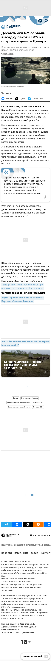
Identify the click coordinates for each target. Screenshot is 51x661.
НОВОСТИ (6, 553)
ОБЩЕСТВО (19, 545)
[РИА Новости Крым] (11, 27)
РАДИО (34, 553)
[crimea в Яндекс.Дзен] (28, 524)
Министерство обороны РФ (18, 402)
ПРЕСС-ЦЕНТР (21, 553)
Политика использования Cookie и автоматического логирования (18, 580)
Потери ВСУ (38, 407)
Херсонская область (29, 398)
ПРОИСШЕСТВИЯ (34, 545)
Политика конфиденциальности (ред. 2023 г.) (22, 584)
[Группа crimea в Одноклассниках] (38, 524)
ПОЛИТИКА (7, 545)
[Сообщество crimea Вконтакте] (17, 524)
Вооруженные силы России (19, 407)
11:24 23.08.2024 (7, 54)
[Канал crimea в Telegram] (6, 524)
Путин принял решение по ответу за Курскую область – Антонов (22, 299)
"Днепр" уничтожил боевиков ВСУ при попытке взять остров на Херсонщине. (22, 286)
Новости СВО (38, 402)
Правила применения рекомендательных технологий (21, 589)
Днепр (15, 398)
